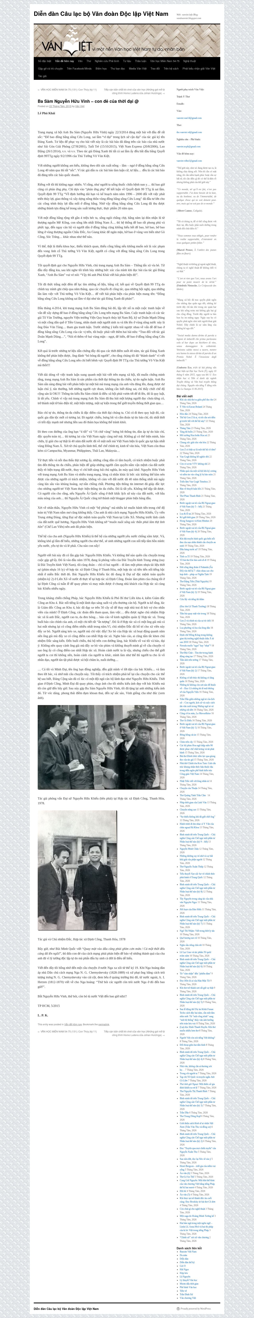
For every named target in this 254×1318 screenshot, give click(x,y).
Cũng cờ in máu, (195, 713)
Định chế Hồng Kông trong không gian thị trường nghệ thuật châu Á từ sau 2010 (197, 638)
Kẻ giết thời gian (187, 517)
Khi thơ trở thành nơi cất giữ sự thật (196, 987)
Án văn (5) (185, 1194)
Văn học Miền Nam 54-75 (164, 61)
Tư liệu (127, 61)
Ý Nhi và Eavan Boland (191, 406)
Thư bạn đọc (118, 68)
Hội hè (183, 1191)
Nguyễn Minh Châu (189, 848)
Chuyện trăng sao (188, 809)
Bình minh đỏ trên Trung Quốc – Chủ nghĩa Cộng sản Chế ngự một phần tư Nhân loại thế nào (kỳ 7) (197, 920)
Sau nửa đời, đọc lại (195, 1159)
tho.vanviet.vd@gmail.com (189, 132)
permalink (103, 1024)
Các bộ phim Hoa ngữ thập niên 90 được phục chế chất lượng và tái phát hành (197, 749)
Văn (80, 61)
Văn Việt (79, 106)
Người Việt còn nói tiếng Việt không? (197, 1037)
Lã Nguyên (185, 1276)
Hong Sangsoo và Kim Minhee (194, 520)
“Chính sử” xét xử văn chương (194, 1237)
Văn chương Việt (188, 1298)
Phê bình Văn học (188, 1287)
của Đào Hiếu (190, 909)
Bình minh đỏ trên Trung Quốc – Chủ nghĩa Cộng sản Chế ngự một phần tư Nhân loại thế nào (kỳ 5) (197, 999)
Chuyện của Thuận (188, 788)
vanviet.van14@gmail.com (189, 118)
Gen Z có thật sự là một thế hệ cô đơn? (198, 449)
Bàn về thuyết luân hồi (190, 488)
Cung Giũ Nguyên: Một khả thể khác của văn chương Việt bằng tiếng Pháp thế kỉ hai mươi (197, 1184)
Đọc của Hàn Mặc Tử (195, 980)
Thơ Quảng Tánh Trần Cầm (193, 795)
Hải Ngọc (184, 1269)
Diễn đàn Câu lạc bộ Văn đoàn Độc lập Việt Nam (101, 13)
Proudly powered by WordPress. (196, 1308)
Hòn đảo (184, 414)
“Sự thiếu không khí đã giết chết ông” (197, 816)
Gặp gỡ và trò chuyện (50, 68)
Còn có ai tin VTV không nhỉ (193, 463)
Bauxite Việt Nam (188, 1251)
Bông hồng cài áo (188, 734)
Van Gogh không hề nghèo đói (194, 456)
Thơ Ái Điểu (186, 720)
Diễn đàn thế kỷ (187, 1262)
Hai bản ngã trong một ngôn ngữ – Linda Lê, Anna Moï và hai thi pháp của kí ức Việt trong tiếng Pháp (196, 1227)
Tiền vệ (183, 1290)
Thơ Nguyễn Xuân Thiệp (191, 866)
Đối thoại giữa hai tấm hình (192, 1045)
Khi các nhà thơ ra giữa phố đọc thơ (196, 399)
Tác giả (42, 76)
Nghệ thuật (189, 61)
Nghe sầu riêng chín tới (191, 945)
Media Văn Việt (138, 68)
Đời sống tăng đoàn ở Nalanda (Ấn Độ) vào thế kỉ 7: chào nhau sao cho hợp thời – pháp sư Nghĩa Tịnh (197, 571)
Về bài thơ (193, 560)
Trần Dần (184, 1112)
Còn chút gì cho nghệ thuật (192, 1208)
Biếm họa (101, 68)
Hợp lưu (184, 1273)
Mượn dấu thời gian (189, 1283)
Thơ (89, 61)
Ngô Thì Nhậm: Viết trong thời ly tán (197, 930)
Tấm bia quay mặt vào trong (193, 613)
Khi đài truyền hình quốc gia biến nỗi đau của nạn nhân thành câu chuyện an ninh (198, 542)
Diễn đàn (184, 1258)
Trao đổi (155, 68)
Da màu (183, 1255)
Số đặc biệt (44, 61)
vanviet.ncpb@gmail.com (188, 146)
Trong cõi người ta (188, 1073)
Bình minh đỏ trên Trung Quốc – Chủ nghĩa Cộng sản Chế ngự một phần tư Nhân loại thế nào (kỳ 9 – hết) (197, 838)
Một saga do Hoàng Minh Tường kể (197, 1216)
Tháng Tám (185, 428)
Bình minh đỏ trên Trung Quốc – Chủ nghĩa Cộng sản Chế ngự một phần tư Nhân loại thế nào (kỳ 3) (197, 1102)
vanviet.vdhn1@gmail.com (189, 160)
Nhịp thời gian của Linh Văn (193, 802)
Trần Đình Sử (186, 1294)
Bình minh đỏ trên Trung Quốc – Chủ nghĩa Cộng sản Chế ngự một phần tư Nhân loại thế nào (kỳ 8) (197, 888)
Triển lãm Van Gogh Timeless (194, 481)
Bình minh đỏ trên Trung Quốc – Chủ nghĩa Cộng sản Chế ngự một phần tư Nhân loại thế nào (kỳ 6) (197, 963)
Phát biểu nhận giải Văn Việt (199, 68)
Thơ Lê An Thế (187, 1176)
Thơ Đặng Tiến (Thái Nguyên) (194, 581)
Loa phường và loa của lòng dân (195, 627)
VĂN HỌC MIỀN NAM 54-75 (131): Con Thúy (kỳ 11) (67, 89)
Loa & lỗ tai (185, 513)
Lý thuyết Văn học (188, 1280)
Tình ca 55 (185, 556)
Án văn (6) (185, 1173)
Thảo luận (140, 61)
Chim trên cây (186, 741)
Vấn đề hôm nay (64, 61)
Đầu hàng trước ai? (189, 549)
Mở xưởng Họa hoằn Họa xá (193, 435)
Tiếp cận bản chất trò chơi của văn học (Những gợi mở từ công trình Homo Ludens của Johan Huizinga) (134, 91)
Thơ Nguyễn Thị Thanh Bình (193, 1091)
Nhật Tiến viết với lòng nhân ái (194, 781)
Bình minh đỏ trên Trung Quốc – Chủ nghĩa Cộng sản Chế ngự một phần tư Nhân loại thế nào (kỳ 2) (197, 1138)
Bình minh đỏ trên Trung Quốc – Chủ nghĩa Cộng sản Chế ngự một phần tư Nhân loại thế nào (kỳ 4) (197, 1056)
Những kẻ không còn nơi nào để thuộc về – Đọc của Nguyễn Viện (198, 688)
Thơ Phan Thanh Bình (190, 496)
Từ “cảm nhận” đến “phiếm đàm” (195, 973)
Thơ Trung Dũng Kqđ (190, 1116)
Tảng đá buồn (186, 431)
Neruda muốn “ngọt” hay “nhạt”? (195, 645)
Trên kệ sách (171, 68)
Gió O (183, 1266)
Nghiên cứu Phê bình (107, 61)
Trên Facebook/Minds (79, 68)
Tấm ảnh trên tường (189, 660)
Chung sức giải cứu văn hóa (193, 442)
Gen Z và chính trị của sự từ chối (195, 620)
